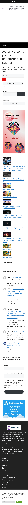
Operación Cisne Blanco (10, 197)
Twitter (4, 458)
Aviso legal (5, 475)
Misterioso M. (11, 343)
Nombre (9, 365)
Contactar (5, 485)
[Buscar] (4, 79)
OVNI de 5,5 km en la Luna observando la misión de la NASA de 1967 (13, 180)
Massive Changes (19, 331)
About (4, 487)
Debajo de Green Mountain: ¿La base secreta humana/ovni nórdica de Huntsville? (13, 217)
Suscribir (14, 392)
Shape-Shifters (7, 249)
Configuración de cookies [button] (8, 501)
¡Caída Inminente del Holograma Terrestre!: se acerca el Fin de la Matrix (12, 240)
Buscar (5, 91)
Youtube (4, 465)
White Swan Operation (9, 189)
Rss (3, 468)
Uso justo (5, 482)
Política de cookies (7, 480)
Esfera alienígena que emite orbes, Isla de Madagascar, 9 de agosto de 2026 (13, 228)
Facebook (5, 460)
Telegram (5, 463)
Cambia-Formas (7, 257)
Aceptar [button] (19, 501)
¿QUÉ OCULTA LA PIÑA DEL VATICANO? (13, 345)
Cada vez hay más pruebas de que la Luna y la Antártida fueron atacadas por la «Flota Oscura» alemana (14, 168)
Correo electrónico (13, 373)
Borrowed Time (17, 277)
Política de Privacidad (8, 477)
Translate (16, 86)
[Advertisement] (14, 28)
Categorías (6, 100)
